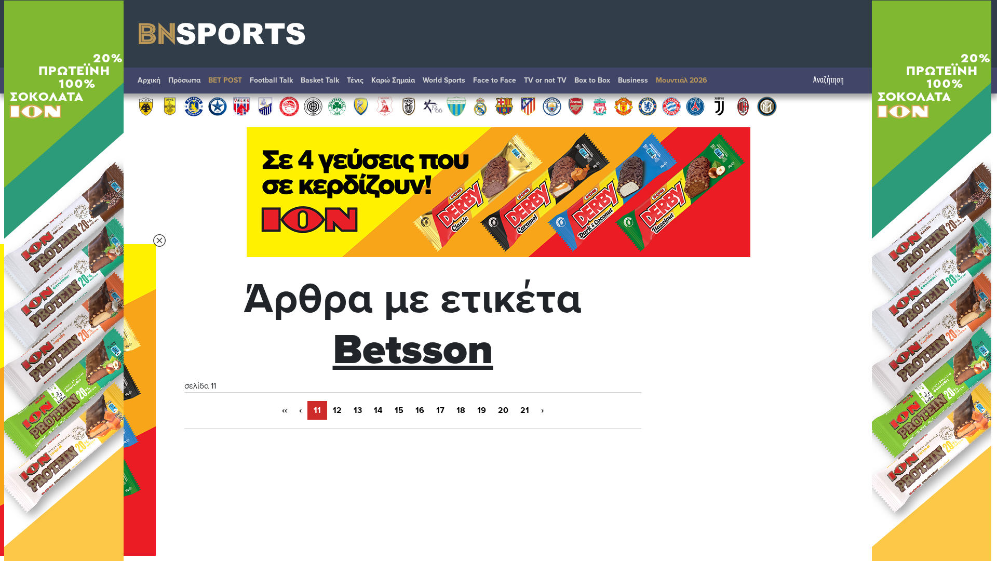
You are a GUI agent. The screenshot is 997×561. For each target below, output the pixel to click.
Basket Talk (320, 80)
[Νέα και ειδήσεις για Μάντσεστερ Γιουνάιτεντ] (624, 106)
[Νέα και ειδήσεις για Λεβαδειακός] (456, 106)
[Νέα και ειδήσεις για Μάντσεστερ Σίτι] (552, 106)
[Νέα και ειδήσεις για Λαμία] (265, 106)
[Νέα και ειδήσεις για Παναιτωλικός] (361, 106)
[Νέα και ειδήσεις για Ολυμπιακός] (289, 106)
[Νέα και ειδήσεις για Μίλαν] (743, 106)
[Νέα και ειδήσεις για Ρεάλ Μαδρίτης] (480, 106)
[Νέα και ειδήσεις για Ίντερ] (767, 106)
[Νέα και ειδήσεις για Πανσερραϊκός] (385, 106)
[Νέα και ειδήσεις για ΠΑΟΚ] (409, 106)
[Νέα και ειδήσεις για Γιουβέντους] (719, 106)
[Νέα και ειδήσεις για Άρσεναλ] (576, 106)
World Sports (444, 80)
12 (337, 410)
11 (317, 410)
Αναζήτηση (828, 80)
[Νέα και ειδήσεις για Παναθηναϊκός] (337, 106)
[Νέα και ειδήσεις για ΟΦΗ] (313, 106)
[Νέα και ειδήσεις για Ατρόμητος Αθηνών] (217, 106)
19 (481, 410)
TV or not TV (545, 80)
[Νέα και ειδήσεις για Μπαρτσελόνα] (504, 106)
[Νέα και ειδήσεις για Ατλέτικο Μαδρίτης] (528, 106)
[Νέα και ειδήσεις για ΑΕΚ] (146, 106)
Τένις (355, 80)
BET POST (225, 80)
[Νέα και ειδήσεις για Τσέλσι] (647, 106)
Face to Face (494, 80)
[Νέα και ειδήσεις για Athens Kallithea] (432, 106)
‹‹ (284, 410)
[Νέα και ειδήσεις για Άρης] (170, 106)
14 (378, 410)
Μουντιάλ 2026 (681, 80)
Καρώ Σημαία (393, 80)
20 (503, 410)
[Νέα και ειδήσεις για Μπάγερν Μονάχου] (671, 106)
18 (460, 410)
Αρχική (149, 80)
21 (524, 410)
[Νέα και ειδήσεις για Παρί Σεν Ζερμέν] (695, 106)
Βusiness (633, 80)
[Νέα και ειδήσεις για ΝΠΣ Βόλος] (241, 106)
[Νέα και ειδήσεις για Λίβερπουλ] (600, 106)
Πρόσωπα (184, 80)
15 (399, 410)
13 (358, 410)
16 (419, 410)
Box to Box (592, 80)
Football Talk (271, 80)
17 (440, 410)
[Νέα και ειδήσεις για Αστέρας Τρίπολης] (194, 106)
